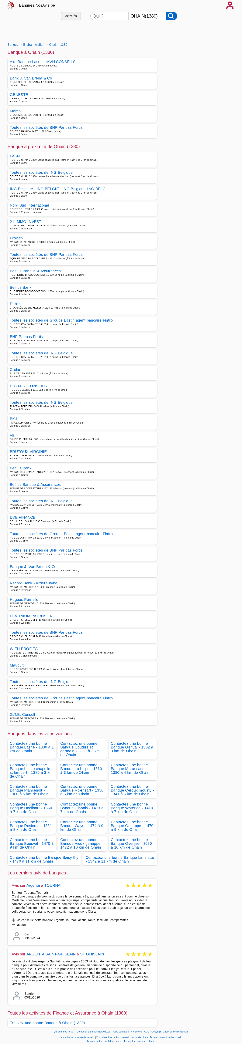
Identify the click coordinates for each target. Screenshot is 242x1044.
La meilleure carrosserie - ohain (77, 1037)
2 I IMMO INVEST (25, 221)
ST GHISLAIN (92, 954)
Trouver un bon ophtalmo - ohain (104, 1041)
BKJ (13, 418)
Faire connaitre (121, 1031)
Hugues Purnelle (24, 599)
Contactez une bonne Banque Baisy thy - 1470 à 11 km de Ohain (44, 859)
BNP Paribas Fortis (26, 336)
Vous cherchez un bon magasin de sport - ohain (122, 1037)
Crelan (15, 369)
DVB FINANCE (23, 517)
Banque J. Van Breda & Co (33, 566)
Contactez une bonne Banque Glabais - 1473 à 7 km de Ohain (81, 808)
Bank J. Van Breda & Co (31, 78)
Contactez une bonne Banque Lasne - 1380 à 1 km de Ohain (32, 747)
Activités (71, 16)
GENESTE (19, 94)
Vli (12, 435)
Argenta (33, 885)
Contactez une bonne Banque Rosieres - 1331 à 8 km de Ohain (31, 826)
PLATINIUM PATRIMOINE (32, 615)
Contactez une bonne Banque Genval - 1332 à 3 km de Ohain (132, 747)
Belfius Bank (20, 287)
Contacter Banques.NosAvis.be (94, 1031)
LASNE (16, 155)
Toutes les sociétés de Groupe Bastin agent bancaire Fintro (61, 320)
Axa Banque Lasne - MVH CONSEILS (42, 61)
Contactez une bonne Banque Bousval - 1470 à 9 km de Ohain (32, 843)
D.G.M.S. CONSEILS (28, 385)
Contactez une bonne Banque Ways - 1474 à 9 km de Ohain (81, 826)
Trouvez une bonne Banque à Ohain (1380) (47, 1023)
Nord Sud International (29, 205)
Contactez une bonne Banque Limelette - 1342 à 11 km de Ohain (120, 859)
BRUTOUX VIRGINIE (28, 451)
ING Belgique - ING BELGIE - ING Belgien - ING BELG (58, 188)
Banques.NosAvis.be (37, 5)
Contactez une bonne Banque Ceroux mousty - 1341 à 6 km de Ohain (132, 790)
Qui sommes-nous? (64, 1031)
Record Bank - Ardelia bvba (33, 583)
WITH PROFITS (24, 648)
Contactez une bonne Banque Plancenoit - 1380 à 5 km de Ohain (29, 790)
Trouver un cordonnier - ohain (166, 1037)
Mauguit (17, 665)
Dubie (15, 303)
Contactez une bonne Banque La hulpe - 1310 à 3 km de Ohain (81, 769)
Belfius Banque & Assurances (35, 270)
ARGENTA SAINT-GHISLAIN (51, 954)
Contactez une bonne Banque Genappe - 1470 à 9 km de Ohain (132, 826)
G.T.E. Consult (22, 714)
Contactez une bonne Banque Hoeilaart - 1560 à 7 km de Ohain (31, 808)
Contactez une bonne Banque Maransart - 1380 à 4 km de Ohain (130, 769)
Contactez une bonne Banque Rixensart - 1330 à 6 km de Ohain (81, 790)
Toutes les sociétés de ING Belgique (41, 172)
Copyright (156, 1031)
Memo (15, 111)
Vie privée (136, 1031)
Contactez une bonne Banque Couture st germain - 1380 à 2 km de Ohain (80, 749)
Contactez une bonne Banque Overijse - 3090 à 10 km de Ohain (131, 843)
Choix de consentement (175, 1031)
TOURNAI (52, 885)
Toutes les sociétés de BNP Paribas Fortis (46, 127)
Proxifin (16, 238)
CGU (147, 1031)
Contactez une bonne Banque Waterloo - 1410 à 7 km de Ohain (132, 808)
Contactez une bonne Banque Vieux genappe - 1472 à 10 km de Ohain (81, 843)
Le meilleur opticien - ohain (139, 1041)
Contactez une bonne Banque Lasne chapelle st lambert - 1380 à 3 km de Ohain (31, 770)
